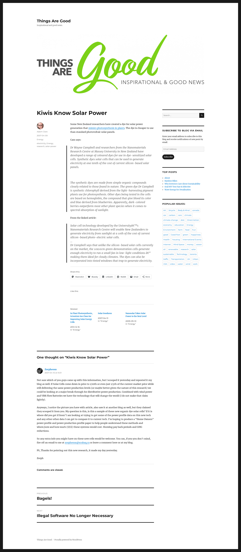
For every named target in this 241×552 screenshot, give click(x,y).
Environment (169, 230)
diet (182, 220)
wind (188, 264)
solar (193, 249)
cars (180, 215)
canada (195, 210)
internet (167, 244)
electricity (41, 143)
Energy (40, 139)
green (185, 235)
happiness (196, 235)
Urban (195, 259)
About (167, 178)
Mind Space (178, 244)
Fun (194, 230)
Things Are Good (54, 21)
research (41, 146)
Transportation (177, 259)
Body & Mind (184, 210)
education (179, 225)
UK (188, 259)
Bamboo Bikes (171, 181)
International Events (192, 239)
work (195, 264)
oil (164, 249)
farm (180, 230)
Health (166, 239)
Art (164, 210)
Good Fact (175, 235)
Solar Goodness (105, 313)
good (165, 235)
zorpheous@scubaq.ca (77, 442)
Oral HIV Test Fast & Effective (178, 187)
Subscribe (168, 157)
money (190, 244)
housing (176, 239)
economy (167, 225)
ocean (199, 244)
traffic (165, 259)
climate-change (170, 220)
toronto (193, 254)
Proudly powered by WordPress (68, 540)
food (187, 230)
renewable (173, 249)
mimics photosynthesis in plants (106, 128)
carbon (172, 215)
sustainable (168, 254)
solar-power (50, 146)
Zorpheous (51, 369)
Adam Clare (42, 132)
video (172, 264)
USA (165, 264)
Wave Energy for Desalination (178, 190)
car (164, 215)
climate (188, 215)
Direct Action (193, 220)
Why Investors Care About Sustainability (182, 184)
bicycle (172, 210)
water (180, 264)
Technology (182, 254)
